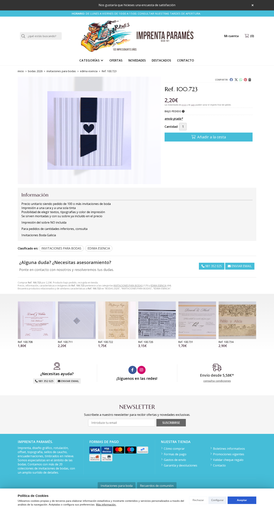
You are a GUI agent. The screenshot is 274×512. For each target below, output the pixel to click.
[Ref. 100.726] (157, 320)
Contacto (219, 465)
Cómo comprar (174, 449)
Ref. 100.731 (185, 342)
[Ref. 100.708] (36, 320)
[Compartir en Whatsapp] (240, 79)
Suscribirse (171, 423)
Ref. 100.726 (145, 342)
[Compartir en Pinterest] (245, 79)
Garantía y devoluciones (180, 465)
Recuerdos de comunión (157, 486)
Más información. (106, 504)
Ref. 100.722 (105, 342)
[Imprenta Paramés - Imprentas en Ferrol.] (137, 36)
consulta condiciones (217, 381)
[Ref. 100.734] (237, 320)
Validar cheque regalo (228, 460)
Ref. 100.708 (25, 342)
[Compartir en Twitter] (236, 79)
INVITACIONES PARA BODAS (128, 285)
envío (184, 104)
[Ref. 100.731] (197, 320)
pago (193, 104)
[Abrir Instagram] (141, 370)
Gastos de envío (175, 460)
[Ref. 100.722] (117, 320)
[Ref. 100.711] (76, 320)
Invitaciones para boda (117, 486)
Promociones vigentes (228, 454)
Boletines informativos (229, 449)
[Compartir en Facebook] (231, 79)
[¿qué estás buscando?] (41, 36)
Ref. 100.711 (65, 342)
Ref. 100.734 (225, 342)
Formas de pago (175, 454)
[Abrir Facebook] (132, 370)
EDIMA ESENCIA (158, 285)
